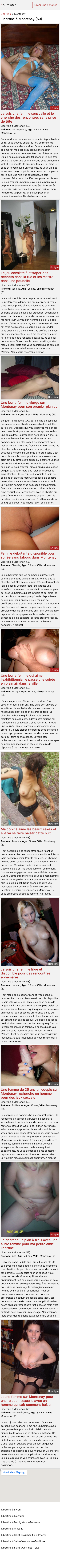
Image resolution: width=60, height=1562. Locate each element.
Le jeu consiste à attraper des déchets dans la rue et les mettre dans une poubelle (27, 277)
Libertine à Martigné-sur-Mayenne (20, 1522)
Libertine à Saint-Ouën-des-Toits (20, 1547)
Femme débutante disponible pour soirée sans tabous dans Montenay (28, 555)
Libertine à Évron (11, 1509)
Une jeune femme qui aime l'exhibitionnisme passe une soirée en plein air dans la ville (28, 679)
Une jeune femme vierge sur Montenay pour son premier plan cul (29, 404)
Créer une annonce (45, 5)
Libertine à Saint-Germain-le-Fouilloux (23, 1541)
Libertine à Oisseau (12, 1528)
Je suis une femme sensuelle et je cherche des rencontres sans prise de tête (28, 117)
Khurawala (8, 5)
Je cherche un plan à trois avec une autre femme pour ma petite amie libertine (29, 1244)
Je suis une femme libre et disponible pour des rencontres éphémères (25, 973)
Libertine (6, 13)
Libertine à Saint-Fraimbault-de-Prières (23, 1534)
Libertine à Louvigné (12, 1515)
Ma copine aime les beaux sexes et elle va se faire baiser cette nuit (28, 831)
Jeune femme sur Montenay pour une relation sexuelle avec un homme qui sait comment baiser (27, 1401)
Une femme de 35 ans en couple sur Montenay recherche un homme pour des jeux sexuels (29, 1093)
